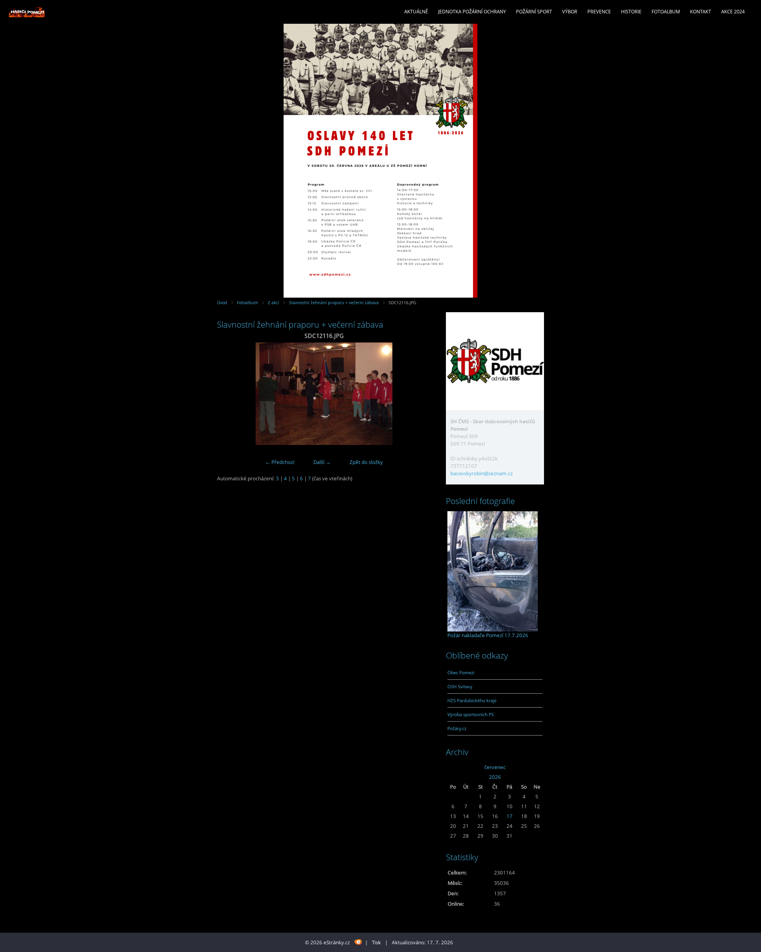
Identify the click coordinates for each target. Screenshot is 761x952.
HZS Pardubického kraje (471, 700)
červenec (495, 767)
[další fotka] (421, 393)
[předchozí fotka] (226, 393)
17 (509, 816)
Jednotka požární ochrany (472, 11)
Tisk (376, 942)
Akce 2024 (733, 11)
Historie (631, 11)
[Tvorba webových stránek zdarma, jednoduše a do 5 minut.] (358, 942)
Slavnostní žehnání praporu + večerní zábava (334, 302)
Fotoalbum (666, 11)
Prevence (599, 11)
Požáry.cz (456, 728)
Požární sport (534, 11)
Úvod (222, 302)
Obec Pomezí (460, 672)
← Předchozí (279, 462)
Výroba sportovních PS (470, 714)
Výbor (569, 11)
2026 (495, 776)
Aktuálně (416, 11)
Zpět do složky (366, 462)
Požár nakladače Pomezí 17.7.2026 (487, 635)
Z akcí (273, 302)
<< (453, 767)
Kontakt (700, 11)
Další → (322, 462)
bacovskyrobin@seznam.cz (481, 473)
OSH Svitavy (459, 686)
